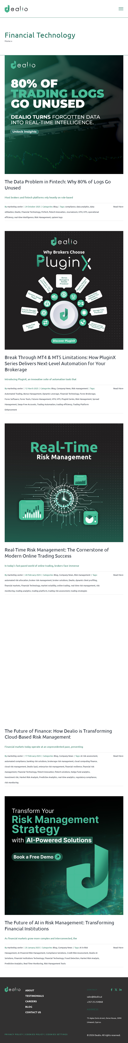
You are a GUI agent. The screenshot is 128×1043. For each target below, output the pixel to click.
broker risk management (40, 580)
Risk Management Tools (55, 963)
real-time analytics (66, 777)
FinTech (44, 212)
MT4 (80, 212)
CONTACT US (33, 1012)
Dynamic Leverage (50, 393)
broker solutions (60, 580)
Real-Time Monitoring (33, 963)
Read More (118, 206)
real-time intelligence (24, 217)
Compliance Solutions (56, 952)
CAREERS (31, 1001)
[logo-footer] (12, 987)
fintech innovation (57, 212)
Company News (64, 388)
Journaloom (72, 212)
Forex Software (12, 399)
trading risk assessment (59, 590)
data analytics (82, 206)
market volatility (48, 585)
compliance (70, 206)
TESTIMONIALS (34, 995)
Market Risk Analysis (29, 777)
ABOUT (29, 990)
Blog (55, 206)
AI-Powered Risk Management (31, 952)
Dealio (18, 212)
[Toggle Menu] (121, 8)
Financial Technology (31, 212)
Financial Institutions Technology (29, 958)
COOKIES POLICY (34, 1034)
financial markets (12, 585)
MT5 (85, 212)
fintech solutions (62, 771)
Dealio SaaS (32, 766)
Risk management (80, 388)
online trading (63, 585)
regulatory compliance (86, 777)
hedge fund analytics (80, 771)
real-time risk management (83, 585)
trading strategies (79, 590)
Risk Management (42, 217)
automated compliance (15, 761)
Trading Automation (46, 404)
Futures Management (41, 399)
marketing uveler (15, 206)
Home (8, 41)
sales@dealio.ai (94, 996)
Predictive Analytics (48, 777)
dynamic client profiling (86, 580)
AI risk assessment (89, 756)
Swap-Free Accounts (27, 404)
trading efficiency (64, 404)
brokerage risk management (61, 761)
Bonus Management (32, 393)
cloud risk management (15, 766)
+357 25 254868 (95, 1001)
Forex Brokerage (87, 393)
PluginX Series (68, 399)
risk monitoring (12, 782)
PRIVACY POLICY (14, 1034)
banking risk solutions (37, 761)
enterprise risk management (51, 766)
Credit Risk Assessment (77, 952)
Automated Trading (13, 393)
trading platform (39, 590)
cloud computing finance (85, 761)
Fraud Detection (72, 958)
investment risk (12, 777)
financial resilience (73, 766)
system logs (57, 217)
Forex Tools (25, 399)
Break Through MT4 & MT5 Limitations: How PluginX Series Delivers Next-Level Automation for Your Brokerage (60, 363)
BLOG (28, 1006)
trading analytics (23, 590)
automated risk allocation (16, 580)
